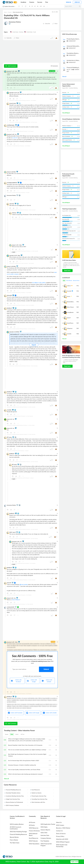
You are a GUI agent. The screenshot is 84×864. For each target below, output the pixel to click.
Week (12, 734)
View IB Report (66, 112)
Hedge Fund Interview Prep (13, 799)
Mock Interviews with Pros (38, 802)
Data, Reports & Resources (45, 817)
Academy (23, 2)
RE (37, 6)
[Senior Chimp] (15, 607)
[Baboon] (17, 532)
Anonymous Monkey (15, 22)
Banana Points (76, 280)
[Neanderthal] (17, 103)
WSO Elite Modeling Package (18, 831)
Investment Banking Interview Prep (15, 796)
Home (5, 12)
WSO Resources (33, 828)
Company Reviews (46, 838)
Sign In (68, 2)
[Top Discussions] (22, 6)
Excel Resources (36, 789)
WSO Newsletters (34, 843)
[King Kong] (20, 92)
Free (46, 2)
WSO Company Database (12, 805)
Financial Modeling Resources (13, 789)
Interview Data (45, 835)
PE (32, 6)
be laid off (14, 137)
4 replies (13, 564)
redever (69, 285)
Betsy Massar (70, 307)
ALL (44, 6)
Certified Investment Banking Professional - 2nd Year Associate (23, 328)
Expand (34, 345)
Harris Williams (16, 599)
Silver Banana (69, 280)
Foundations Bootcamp (73, 53)
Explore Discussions (9, 6)
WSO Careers (60, 825)
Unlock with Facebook (18, 680)
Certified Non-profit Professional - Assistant (20, 450)
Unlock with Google (34, 680)
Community (32, 816)
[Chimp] (9, 24)
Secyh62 (69, 291)
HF (35, 6)
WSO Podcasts (33, 841)
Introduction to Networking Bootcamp (73, 60)
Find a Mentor (14, 840)
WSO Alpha (44, 827)
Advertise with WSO (62, 839)
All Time (22, 734)
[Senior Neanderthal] (17, 172)
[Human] (19, 71)
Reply (7, 88)
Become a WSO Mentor (63, 828)
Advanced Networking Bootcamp (73, 46)
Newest (6, 734)
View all (6, 778)
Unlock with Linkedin (49, 680)
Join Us (77, 2)
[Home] (8, 2)
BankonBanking (70, 301)
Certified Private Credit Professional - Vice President (24, 263)
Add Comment (12, 66)
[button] (55, 23)
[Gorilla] (13, 437)
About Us (59, 822)
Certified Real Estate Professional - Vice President (21, 145)
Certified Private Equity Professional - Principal (20, 192)
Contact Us (59, 830)
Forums (9, 12)
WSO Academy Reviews (17, 824)
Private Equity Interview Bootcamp (73, 39)
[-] (5, 93)
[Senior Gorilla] (23, 245)
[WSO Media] (25, 6)
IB (29, 6)
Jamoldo (69, 333)
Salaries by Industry (36, 793)
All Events (32, 825)
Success (39, 2)
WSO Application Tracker (48, 824)
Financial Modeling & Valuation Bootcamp (73, 67)
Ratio (64, 280)
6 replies (13, 252)
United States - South (31, 32)
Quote (11, 88)
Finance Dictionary (34, 830)
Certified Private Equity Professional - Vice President (21, 89)
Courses (31, 2)
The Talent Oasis (14, 842)
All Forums (32, 822)
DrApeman (69, 328)
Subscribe (47, 23)
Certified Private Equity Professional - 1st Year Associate (27, 251)
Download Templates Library (13, 793)
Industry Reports (45, 830)
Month (16, 734)
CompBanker (70, 312)
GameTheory (70, 323)
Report (14, 88)
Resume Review (14, 837)
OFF (41, 6)
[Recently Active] (19, 6)
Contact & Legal (60, 816)
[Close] (78, 861)
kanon (68, 296)
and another (24, 584)
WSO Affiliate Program (62, 842)
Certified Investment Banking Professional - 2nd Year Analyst (26, 122)
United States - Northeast (17, 32)
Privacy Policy (60, 836)
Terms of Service (61, 833)
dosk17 (69, 317)
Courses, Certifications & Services (17, 817)
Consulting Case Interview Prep (39, 799)
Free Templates (45, 841)
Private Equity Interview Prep (39, 796)
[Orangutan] (17, 266)
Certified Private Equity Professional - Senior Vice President (23, 305)
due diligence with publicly (38, 282)
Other (18, 88)
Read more (67, 270)
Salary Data (44, 832)
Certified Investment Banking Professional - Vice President (25, 100)
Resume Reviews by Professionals (14, 802)
